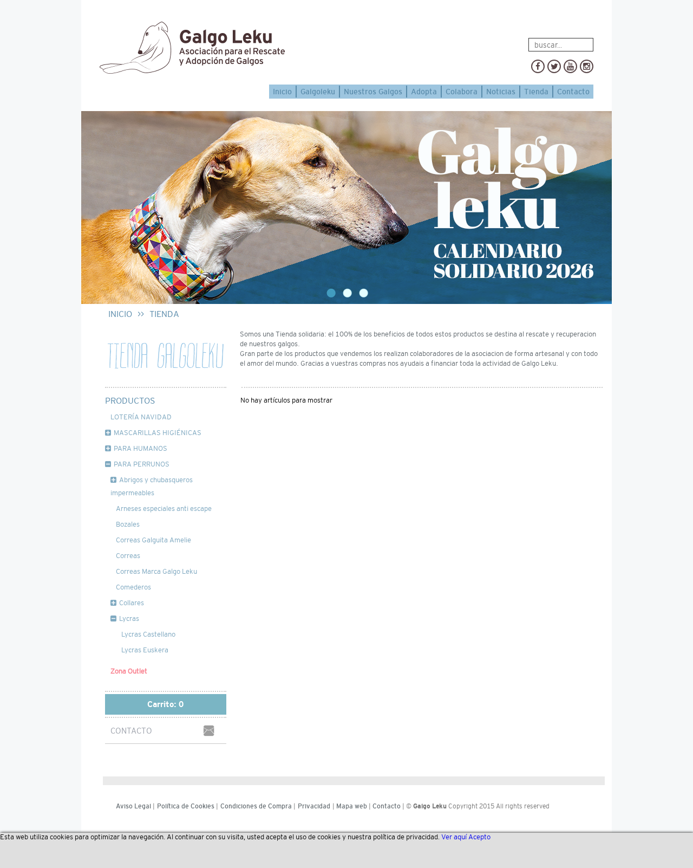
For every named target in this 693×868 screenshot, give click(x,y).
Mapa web (351, 806)
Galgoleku (317, 91)
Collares (131, 603)
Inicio (282, 91)
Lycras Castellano (148, 634)
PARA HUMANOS (140, 448)
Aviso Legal (133, 806)
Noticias (500, 91)
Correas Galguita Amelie (153, 540)
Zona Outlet (128, 671)
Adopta (424, 91)
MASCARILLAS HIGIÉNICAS (157, 433)
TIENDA (164, 314)
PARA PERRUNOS (141, 464)
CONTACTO (131, 730)
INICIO (120, 314)
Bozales (128, 524)
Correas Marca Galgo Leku (156, 571)
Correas (128, 556)
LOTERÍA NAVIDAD (141, 417)
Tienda (536, 91)
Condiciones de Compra (256, 806)
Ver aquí (454, 837)
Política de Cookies (185, 806)
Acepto (479, 837)
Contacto (573, 91)
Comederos (133, 587)
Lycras (129, 618)
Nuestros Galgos (373, 91)
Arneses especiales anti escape (164, 508)
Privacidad (314, 806)
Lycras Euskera (144, 650)
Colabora (462, 91)
